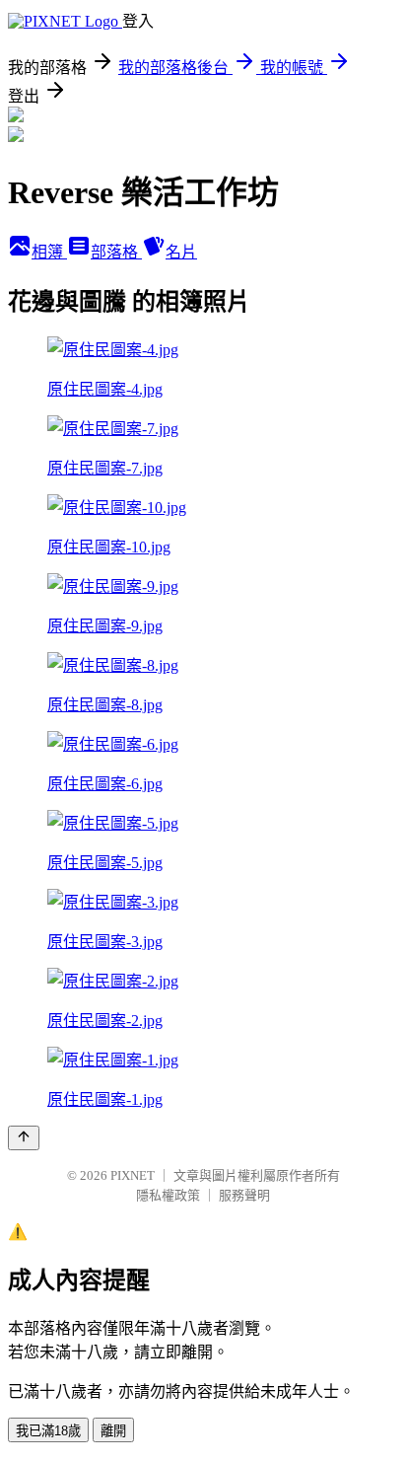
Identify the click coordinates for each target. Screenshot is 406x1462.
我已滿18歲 (48, 1431)
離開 (113, 1431)
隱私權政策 (168, 1195)
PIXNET (132, 1175)
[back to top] (23, 1138)
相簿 (49, 252)
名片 (181, 252)
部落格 (116, 252)
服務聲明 (244, 1195)
